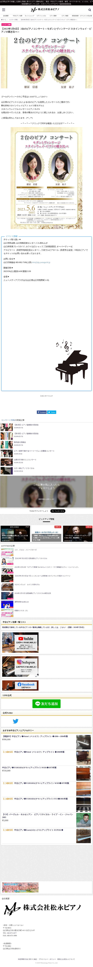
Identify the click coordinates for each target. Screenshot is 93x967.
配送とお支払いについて (66, 959)
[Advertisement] (46, 402)
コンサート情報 (6, 24)
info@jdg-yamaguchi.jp (41, 262)
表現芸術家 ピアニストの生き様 (82, 15)
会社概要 (5, 15)
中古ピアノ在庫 (17, 15)
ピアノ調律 (53, 15)
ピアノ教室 (65, 15)
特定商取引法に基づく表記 (27, 959)
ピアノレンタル (41, 15)
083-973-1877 (12, 933)
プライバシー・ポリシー (47, 959)
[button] (3, 534)
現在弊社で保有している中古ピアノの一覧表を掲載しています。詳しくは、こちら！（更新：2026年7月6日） (43, 627)
